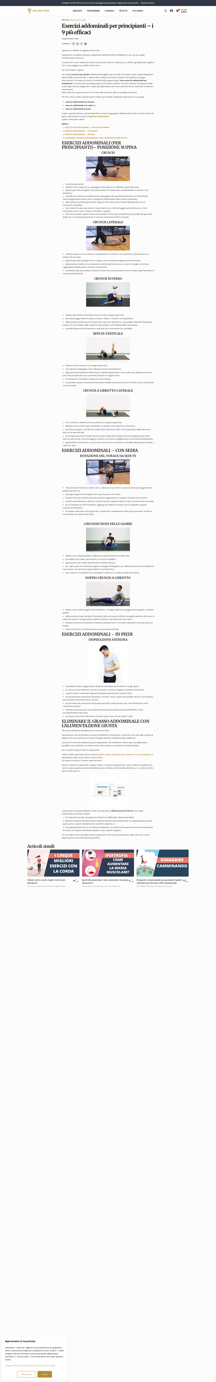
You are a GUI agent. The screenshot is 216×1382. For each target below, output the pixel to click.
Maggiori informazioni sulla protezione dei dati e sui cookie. (30, 1365)
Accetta (45, 1374)
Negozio (77, 10)
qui (141, 834)
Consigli (109, 10)
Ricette (123, 10)
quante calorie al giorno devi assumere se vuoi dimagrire (124, 754)
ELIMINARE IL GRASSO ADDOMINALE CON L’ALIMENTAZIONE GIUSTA (96, 138)
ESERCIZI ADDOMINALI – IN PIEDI (80, 134)
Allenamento (74, 20)
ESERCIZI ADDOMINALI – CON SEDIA (81, 131)
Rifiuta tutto (26, 1374)
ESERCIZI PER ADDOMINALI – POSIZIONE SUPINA (87, 127)
